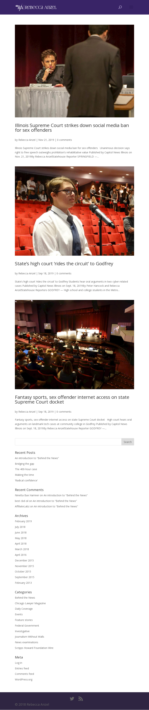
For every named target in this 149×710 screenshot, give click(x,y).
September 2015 (24, 577)
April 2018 (21, 543)
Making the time (24, 474)
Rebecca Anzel (26, 140)
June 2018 (21, 532)
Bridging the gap (24, 463)
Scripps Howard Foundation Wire (34, 648)
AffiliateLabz (22, 506)
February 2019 (23, 521)
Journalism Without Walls (29, 636)
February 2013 (23, 582)
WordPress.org (23, 679)
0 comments (64, 140)
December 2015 (24, 560)
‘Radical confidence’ (26, 480)
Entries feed (22, 668)
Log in (18, 662)
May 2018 (21, 538)
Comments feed (24, 674)
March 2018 (22, 549)
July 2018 (20, 527)
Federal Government (27, 625)
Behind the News (25, 597)
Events (19, 614)
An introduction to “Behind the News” (37, 458)
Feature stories (24, 620)
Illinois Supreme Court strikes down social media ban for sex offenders (72, 127)
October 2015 (23, 571)
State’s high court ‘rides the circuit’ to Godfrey (64, 263)
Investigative (22, 631)
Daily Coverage (24, 608)
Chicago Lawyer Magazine (30, 603)
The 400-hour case (26, 469)
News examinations (26, 642)
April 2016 (21, 554)
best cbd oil (21, 501)
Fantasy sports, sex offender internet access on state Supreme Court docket (72, 399)
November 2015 (24, 566)
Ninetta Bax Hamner (27, 495)
